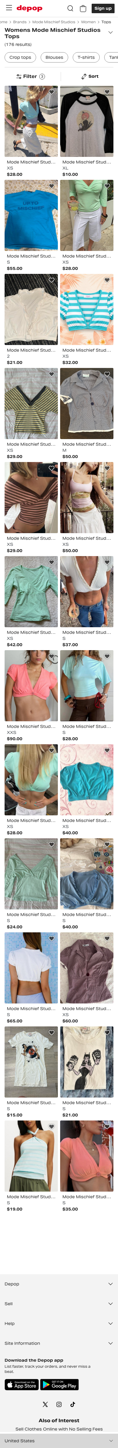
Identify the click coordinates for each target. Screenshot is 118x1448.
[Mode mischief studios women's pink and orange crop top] (86, 1156)
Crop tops (20, 57)
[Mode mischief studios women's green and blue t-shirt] (31, 873)
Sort (93, 76)
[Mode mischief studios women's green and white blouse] (86, 215)
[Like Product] (52, 92)
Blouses (54, 57)
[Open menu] (9, 7)
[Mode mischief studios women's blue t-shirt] (31, 215)
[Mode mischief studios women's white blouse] (86, 591)
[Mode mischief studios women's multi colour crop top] (86, 309)
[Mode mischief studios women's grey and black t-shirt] (86, 121)
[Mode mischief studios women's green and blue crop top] (31, 121)
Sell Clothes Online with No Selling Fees (59, 1429)
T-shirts (86, 57)
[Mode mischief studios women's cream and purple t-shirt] (86, 1062)
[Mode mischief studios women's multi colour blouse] (31, 403)
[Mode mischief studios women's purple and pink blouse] (86, 967)
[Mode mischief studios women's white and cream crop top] (31, 309)
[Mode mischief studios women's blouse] (86, 403)
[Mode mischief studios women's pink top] (31, 685)
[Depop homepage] (29, 8)
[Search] (70, 8)
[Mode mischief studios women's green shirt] (31, 591)
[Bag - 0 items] (83, 9)
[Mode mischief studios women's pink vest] (86, 497)
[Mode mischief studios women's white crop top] (31, 967)
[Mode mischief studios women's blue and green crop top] (86, 779)
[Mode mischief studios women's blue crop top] (86, 873)
